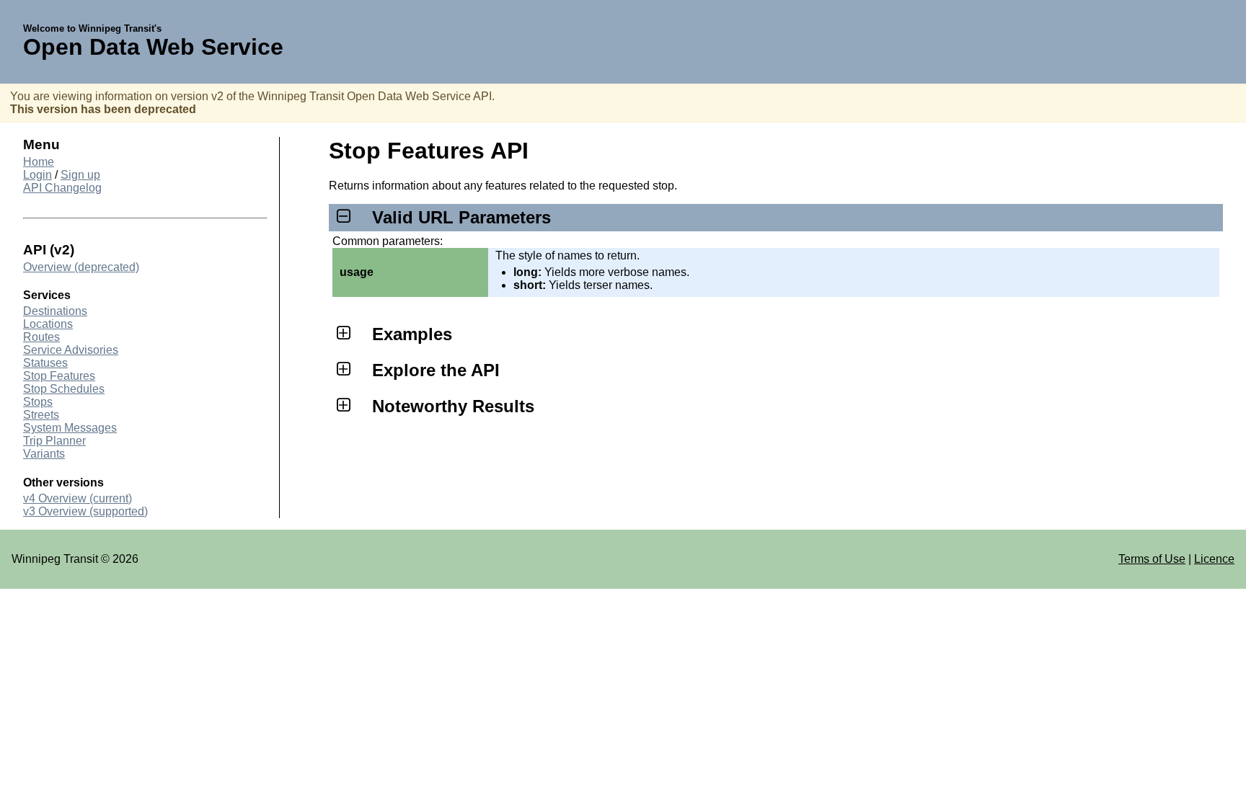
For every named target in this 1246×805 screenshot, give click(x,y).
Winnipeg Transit (55, 559)
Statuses (45, 363)
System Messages (70, 428)
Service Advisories (70, 350)
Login (37, 175)
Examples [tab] (412, 334)
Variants (44, 454)
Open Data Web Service (153, 47)
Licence (1214, 559)
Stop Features (59, 376)
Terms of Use (1151, 559)
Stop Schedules (64, 389)
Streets (41, 415)
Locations (48, 324)
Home (38, 162)
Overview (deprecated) (81, 267)
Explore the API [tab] (436, 370)
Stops (38, 402)
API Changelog (62, 188)
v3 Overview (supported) (85, 511)
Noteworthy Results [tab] (453, 406)
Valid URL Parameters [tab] (461, 217)
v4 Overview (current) (77, 498)
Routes (41, 337)
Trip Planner (54, 441)
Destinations (55, 311)
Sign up (80, 175)
